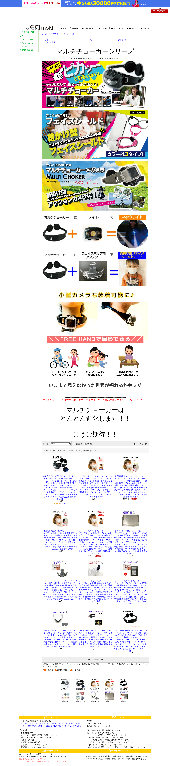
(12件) (64, 504)
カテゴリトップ (47, 34)
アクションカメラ (123, 40)
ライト (47, 40)
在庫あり (79, 444)
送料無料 (89, 444)
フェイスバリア (87, 40)
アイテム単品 (50, 42)
